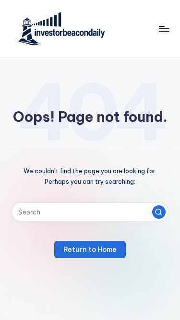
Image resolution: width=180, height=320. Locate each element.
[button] (159, 212)
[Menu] (163, 28)
